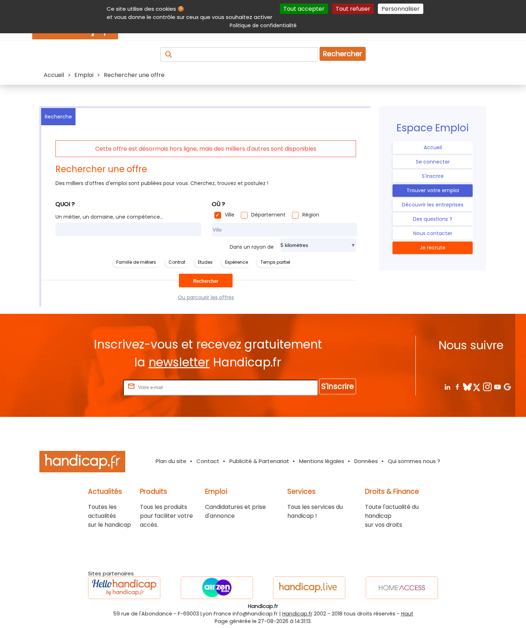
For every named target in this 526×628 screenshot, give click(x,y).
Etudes (205, 262)
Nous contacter (432, 233)
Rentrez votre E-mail (93, 387)
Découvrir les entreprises (432, 204)
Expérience (236, 262)
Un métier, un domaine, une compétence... (109, 216)
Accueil (433, 147)
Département (268, 214)
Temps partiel (275, 262)
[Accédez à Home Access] (402, 587)
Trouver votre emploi (432, 190)
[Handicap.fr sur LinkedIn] (447, 387)
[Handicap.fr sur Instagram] (487, 387)
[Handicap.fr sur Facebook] (457, 387)
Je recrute (432, 247)
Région (310, 214)
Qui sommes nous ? (414, 461)
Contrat (177, 262)
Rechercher (342, 54)
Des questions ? (432, 219)
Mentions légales (321, 461)
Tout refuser (353, 9)
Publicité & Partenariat (259, 461)
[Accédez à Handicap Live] (309, 587)
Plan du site (171, 461)
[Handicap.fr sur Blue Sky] (467, 387)
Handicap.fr (297, 613)
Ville (229, 214)
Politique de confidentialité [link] (263, 25)
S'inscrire (433, 176)
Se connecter (433, 161)
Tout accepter (304, 9)
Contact (207, 461)
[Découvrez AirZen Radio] (217, 587)
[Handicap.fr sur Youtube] (497, 387)
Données (366, 461)
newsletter (179, 362)
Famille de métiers (136, 262)
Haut (407, 613)
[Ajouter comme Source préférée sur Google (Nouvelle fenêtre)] (507, 387)
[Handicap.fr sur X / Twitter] (477, 387)
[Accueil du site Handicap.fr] (82, 463)
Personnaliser (400, 9)
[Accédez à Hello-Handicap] (124, 587)
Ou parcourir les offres (206, 297)
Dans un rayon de (252, 246)
